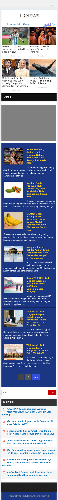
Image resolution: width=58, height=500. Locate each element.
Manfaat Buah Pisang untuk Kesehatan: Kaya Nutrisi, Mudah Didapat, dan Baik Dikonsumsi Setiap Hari (36, 221)
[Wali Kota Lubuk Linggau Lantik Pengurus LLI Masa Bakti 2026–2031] (13, 360)
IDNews (28, 496)
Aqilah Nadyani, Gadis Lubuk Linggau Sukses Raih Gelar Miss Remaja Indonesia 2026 (36, 156)
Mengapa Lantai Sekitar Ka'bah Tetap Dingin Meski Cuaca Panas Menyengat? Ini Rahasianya (37, 252)
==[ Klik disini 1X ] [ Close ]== (18, 24)
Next (36, 377)
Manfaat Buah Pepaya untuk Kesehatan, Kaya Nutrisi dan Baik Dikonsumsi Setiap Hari (36, 190)
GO (52, 392)
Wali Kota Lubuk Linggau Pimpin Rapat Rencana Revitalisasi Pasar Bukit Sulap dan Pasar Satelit (36, 318)
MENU (8, 97)
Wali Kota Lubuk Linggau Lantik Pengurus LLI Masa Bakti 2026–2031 (37, 349)
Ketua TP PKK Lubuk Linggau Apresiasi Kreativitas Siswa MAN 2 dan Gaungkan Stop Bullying (37, 285)
